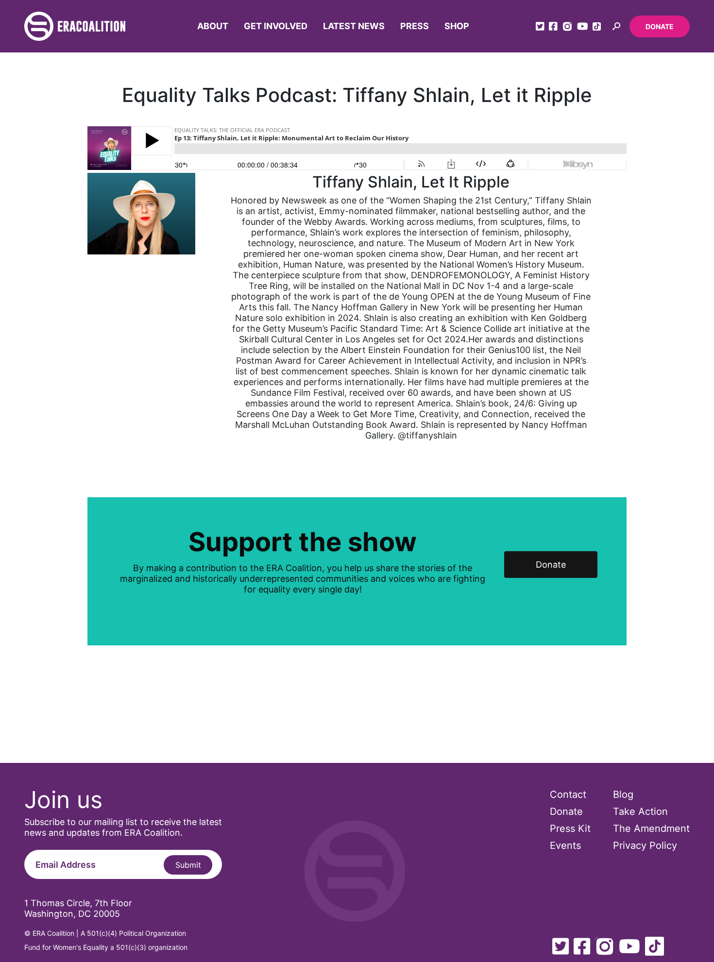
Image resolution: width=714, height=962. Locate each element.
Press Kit (570, 828)
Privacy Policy (645, 845)
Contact (568, 794)
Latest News (354, 26)
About (212, 26)
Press (414, 26)
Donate (660, 26)
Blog (623, 794)
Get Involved (275, 26)
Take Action (640, 811)
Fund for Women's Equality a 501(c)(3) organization (105, 947)
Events (565, 845)
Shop (456, 26)
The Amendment (651, 828)
